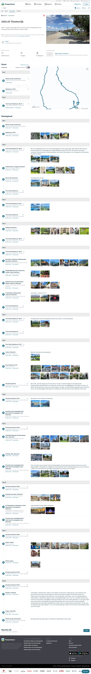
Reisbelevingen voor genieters (31, 645)
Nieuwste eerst (25, 65)
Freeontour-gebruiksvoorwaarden (63, 666)
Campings (39, 4)
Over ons (71, 643)
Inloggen (86, 4)
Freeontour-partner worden (75, 645)
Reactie (86, 630)
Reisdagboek (12, 11)
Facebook (73, 658)
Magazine (49, 4)
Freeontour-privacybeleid (76, 666)
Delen (85, 8)
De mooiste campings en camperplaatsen (33, 641)
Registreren (77, 4)
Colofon (54, 666)
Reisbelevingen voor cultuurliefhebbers (33, 647)
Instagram (73, 660)
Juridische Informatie (86, 666)
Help (70, 641)
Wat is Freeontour (73, 647)
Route (6, 11)
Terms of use (77, 108)
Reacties (19, 11)
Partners (59, 4)
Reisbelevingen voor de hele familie (32, 649)
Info (2, 11)
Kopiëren (78, 8)
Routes (29, 4)
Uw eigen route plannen (51, 641)
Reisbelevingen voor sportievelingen (32, 643)
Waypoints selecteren (20, 67)
